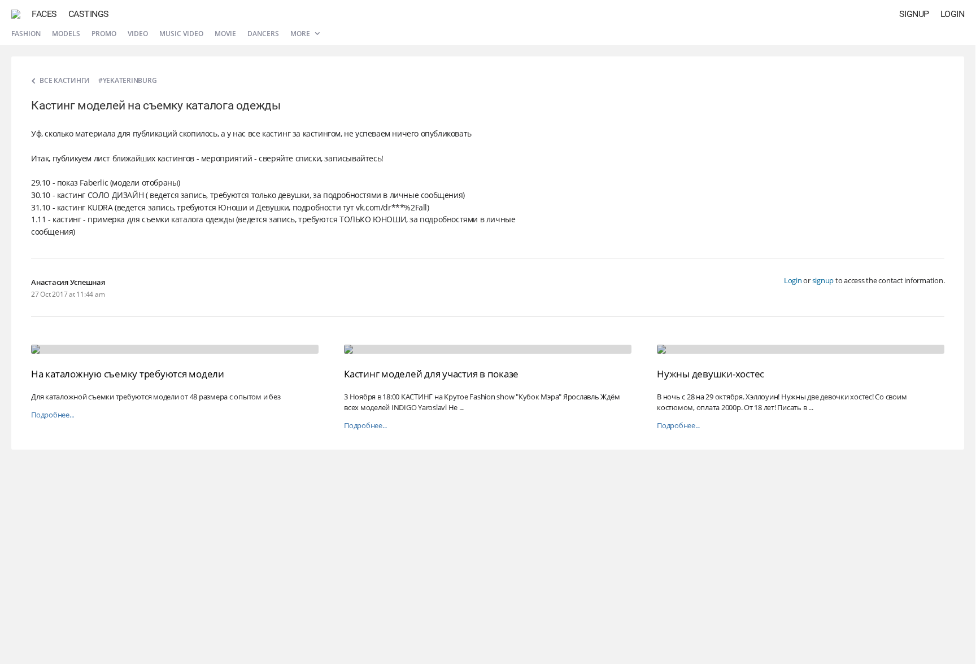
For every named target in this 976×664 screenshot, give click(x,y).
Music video (181, 33)
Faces (44, 13)
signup (823, 280)
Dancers (263, 33)
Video (138, 33)
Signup (914, 13)
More (301, 33)
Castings (88, 13)
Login (952, 13)
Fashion (26, 33)
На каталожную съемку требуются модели (127, 373)
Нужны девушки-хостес (710, 373)
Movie (225, 33)
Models (66, 33)
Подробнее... (52, 415)
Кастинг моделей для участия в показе (431, 373)
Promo (103, 33)
